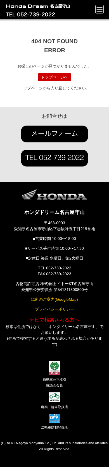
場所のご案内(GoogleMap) (54, 299)
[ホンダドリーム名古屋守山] (39, 5)
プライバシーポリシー (54, 309)
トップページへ (54, 77)
